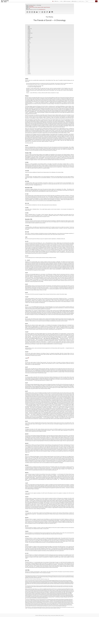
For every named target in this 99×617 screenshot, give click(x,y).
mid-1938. (29, 73)
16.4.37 (29, 50)
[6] (57, 469)
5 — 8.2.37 (29, 42)
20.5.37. (29, 59)
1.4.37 (29, 48)
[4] (28, 357)
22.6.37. (29, 67)
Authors (46, 615)
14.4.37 (29, 49)
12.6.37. (29, 65)
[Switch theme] (83, 1)
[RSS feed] (79, 1)
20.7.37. (29, 68)
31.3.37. (29, 47)
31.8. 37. (29, 70)
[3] (69, 132)
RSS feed (40, 615)
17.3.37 (29, 46)
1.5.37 (29, 52)
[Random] (81, 1)
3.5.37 (29, 54)
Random (36, 615)
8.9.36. (29, 27)
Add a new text (61, 615)
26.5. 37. (29, 61)
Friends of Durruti (32, 7)
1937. (28, 40)
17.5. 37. (29, 58)
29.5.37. (29, 63)
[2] (27, 114)
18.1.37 (29, 41)
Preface (29, 26)
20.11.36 (29, 34)
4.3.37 (29, 43)
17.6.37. (29, 66)
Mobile (57, 615)
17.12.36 (29, 38)
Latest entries (53, 615)
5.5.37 (29, 56)
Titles (43, 615)
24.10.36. (29, 32)
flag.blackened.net (42, 9)
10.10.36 (29, 30)
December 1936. (30, 37)
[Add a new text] (82, 1)
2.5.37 (29, 53)
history (36, 7)
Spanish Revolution (47, 7)
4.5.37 (29, 55)
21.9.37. (29, 71)
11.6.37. (29, 64)
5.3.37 (29, 44)
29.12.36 (29, 39)
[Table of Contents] (53, 1)
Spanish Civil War (40, 7)
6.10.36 (29, 29)
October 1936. (30, 28)
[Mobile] (78, 1)
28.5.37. (29, 62)
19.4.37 (29, 51)
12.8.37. (29, 69)
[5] (33, 379)
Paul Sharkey (31, 6)
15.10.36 (29, 31)
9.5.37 (29, 57)
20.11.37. (29, 72)
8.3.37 (29, 45)
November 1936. (30, 33)
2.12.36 (29, 35)
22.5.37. (29, 60)
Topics (49, 615)
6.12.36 (29, 36)
